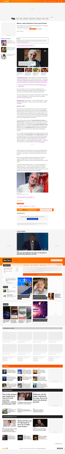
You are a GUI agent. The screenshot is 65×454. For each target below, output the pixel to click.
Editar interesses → (59, 264)
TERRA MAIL (45, 1)
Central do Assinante (52, 1)
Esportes (39, 382)
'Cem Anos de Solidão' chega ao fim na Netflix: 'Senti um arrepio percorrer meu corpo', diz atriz (43, 437)
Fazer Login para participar (32, 218)
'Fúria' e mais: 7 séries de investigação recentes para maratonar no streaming (38, 410)
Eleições (18, 251)
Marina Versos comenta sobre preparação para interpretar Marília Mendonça (25, 410)
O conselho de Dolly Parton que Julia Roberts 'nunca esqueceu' (25, 403)
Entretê (33, 206)
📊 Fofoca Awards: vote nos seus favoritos (24, 45)
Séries (34, 408)
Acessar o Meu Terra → (16, 260)
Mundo (23, 382)
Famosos (21, 206)
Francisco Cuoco (20, 100)
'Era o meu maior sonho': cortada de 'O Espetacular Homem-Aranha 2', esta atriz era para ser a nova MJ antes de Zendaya (9, 430)
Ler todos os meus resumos (42, 274)
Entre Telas (26, 206)
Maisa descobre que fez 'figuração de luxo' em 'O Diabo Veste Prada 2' (25, 423)
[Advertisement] (55, 411)
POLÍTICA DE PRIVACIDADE (41, 448)
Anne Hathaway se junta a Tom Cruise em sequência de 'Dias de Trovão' (12, 411)
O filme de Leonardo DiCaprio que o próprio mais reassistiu (39, 429)
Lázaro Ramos (42, 141)
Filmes (3, 392)
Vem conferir (9, 282)
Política (8, 382)
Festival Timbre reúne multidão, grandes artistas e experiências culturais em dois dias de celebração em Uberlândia (27, 437)
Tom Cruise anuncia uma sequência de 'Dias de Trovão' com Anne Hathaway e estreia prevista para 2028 (9, 399)
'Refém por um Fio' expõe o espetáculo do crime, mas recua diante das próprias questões (40, 398)
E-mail (58, 1)
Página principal (7, 1)
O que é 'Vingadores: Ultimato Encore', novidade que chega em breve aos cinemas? (12, 437)
